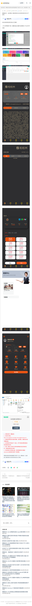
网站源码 (20, 10)
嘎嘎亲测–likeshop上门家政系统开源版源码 (13, 588)
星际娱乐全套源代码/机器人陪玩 (10, 541)
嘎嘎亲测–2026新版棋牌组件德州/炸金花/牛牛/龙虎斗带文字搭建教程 (15, 544)
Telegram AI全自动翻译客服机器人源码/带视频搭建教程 (23, 515)
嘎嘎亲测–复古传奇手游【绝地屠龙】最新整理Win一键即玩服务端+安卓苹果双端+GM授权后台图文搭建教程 (8, 499)
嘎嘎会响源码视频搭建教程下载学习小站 (14, 7)
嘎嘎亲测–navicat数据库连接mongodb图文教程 (13, 532)
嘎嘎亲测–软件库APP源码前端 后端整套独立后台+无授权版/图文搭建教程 (8, 515)
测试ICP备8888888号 (10, 603)
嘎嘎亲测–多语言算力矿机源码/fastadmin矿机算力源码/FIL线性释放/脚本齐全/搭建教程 (15, 573)
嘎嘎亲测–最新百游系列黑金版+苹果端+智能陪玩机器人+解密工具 (15, 536)
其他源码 (26, 7)
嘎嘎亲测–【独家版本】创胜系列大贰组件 (12, 552)
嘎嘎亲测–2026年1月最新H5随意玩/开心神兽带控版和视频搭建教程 (15, 578)
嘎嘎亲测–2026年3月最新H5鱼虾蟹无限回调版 (14, 561)
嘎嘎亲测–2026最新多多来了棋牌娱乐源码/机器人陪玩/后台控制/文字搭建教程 (15, 556)
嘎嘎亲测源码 (14, 10)
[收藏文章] (8, 468)
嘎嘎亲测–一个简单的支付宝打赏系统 (8, 476)
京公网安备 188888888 (21, 603)
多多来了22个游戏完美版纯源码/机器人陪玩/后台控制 (15, 548)
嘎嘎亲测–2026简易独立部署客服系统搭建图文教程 (15, 591)
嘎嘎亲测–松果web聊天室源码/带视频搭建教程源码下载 (15, 583)
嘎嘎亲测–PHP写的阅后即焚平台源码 (23, 476)
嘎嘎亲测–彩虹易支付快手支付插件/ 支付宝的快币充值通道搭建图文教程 (15, 565)
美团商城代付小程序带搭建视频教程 (11, 570)
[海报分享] (17, 468)
